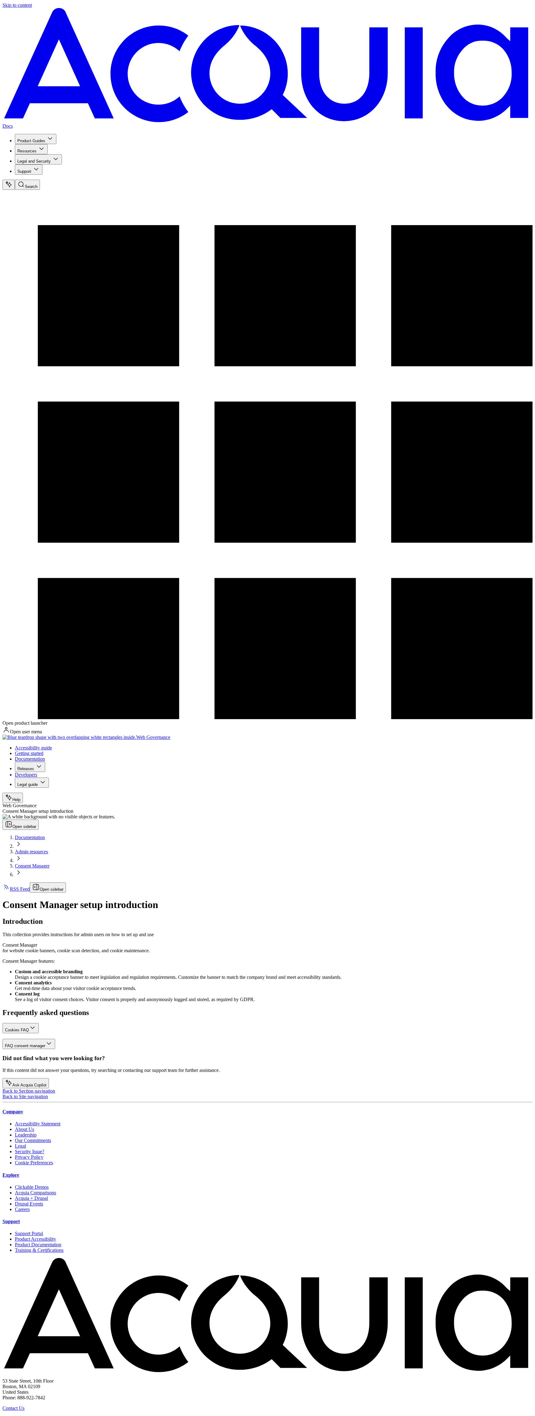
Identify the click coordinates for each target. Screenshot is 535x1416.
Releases (25, 768)
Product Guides (31, 141)
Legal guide (27, 784)
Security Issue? (29, 1151)
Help (16, 799)
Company (12, 1111)
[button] (267, 945)
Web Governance (153, 737)
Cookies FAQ (17, 1030)
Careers (22, 1209)
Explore (10, 1175)
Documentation (30, 758)
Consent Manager (32, 865)
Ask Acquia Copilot (29, 1085)
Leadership (26, 1134)
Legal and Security (34, 161)
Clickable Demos (32, 1187)
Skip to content (17, 5)
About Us (24, 1129)
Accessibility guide (33, 747)
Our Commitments (33, 1140)
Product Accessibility (35, 1239)
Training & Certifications (39, 1250)
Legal (20, 1146)
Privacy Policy (29, 1157)
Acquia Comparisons (35, 1192)
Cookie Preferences (34, 1162)
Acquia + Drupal (31, 1198)
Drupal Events (29, 1203)
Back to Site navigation (25, 1096)
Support (24, 171)
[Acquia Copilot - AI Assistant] (8, 185)
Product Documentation (38, 1244)
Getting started (29, 753)
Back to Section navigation (28, 1091)
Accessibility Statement (37, 1123)
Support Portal (29, 1233)
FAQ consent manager (25, 1045)
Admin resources (31, 851)
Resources (27, 151)
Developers (26, 774)
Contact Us (13, 1408)
